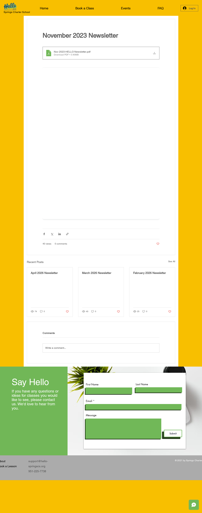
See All (171, 261)
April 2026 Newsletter (44, 273)
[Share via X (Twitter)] (51, 233)
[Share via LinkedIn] (59, 233)
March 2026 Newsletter (96, 273)
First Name (92, 384)
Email (89, 401)
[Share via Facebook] (44, 233)
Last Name (142, 384)
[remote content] (101, 142)
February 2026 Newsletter (149, 273)
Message (91, 415)
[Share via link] (67, 233)
